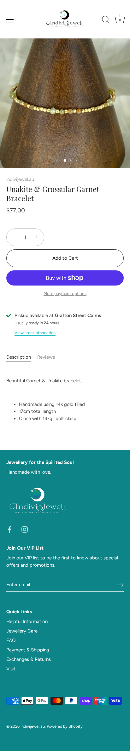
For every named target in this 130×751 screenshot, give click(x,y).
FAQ (11, 640)
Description (18, 357)
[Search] (106, 20)
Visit (10, 669)
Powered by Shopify (65, 726)
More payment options (65, 293)
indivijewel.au (20, 179)
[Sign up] (120, 584)
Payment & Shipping (27, 650)
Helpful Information (27, 621)
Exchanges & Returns (28, 659)
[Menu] (10, 19)
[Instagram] (24, 529)
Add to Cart (65, 258)
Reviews (46, 357)
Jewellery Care (22, 631)
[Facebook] (9, 529)
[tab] (21, 357)
